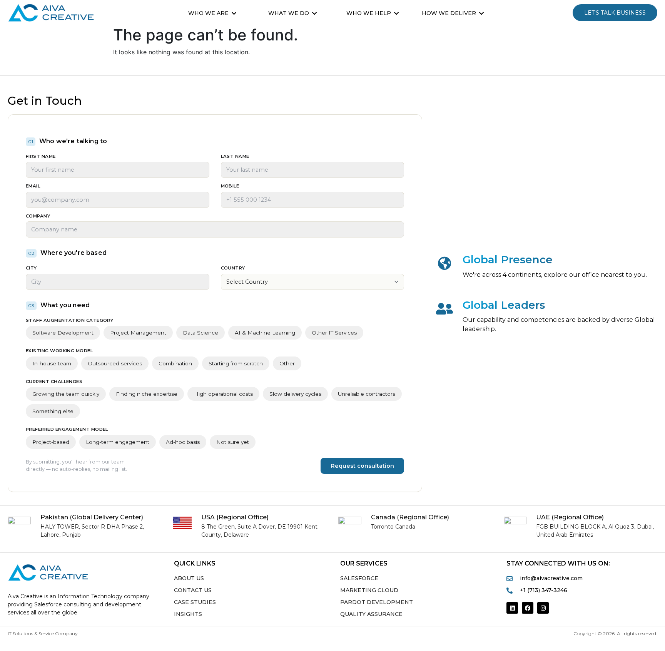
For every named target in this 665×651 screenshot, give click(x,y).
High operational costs (223, 394)
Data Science (200, 333)
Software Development (63, 333)
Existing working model (59, 351)
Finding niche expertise (146, 394)
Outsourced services (115, 363)
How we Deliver (449, 13)
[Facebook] (527, 608)
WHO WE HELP (368, 13)
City (31, 268)
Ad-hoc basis (183, 442)
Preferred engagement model (67, 429)
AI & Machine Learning (265, 333)
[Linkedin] (512, 608)
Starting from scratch (236, 363)
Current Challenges (54, 382)
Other (287, 363)
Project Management (138, 333)
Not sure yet (232, 442)
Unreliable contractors (366, 394)
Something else (53, 411)
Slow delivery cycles (295, 394)
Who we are (208, 13)
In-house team (51, 363)
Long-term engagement (117, 442)
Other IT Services (334, 333)
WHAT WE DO (288, 13)
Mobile (230, 186)
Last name (235, 156)
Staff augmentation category (69, 320)
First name (41, 156)
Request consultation (362, 465)
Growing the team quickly (65, 394)
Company (38, 216)
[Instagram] (543, 608)
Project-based (50, 442)
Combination (175, 363)
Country (233, 268)
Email (33, 186)
